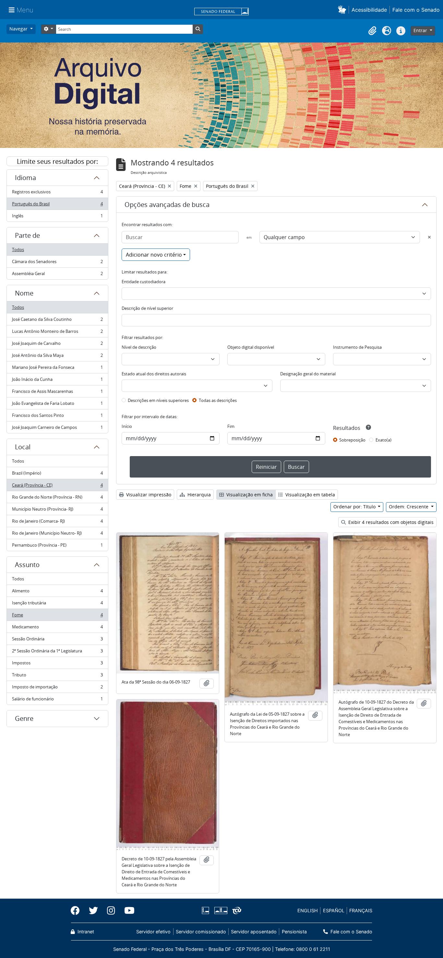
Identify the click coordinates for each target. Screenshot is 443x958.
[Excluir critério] (429, 237)
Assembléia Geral (57, 275)
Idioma (25, 177)
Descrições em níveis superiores (158, 400)
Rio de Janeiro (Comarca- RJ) (57, 522)
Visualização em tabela (309, 494)
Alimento (57, 592)
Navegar (19, 29)
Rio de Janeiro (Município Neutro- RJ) (57, 534)
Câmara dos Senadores (57, 263)
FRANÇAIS (360, 910)
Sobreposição (352, 440)
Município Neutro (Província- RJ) (57, 510)
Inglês (57, 217)
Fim (230, 426)
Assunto (27, 564)
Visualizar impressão (148, 494)
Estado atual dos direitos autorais (154, 374)
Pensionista (294, 931)
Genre (24, 718)
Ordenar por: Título (355, 506)
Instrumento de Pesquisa (357, 347)
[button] (343, 9)
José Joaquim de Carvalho (57, 344)
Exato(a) (383, 440)
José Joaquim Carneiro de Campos (57, 428)
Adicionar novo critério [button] (154, 254)
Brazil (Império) (57, 474)
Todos (18, 249)
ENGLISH (307, 910)
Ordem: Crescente (409, 506)
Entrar (420, 30)
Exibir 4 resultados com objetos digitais (390, 522)
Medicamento (57, 628)
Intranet (85, 931)
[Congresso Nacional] (220, 910)
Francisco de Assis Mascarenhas (57, 392)
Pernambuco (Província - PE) (57, 546)
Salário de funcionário (57, 700)
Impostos (57, 664)
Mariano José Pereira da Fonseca (57, 368)
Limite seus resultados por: (57, 161)
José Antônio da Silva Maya (57, 356)
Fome (57, 616)
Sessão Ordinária (57, 640)
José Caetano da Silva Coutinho (57, 320)
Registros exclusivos (57, 193)
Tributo (57, 676)
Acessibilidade (369, 9)
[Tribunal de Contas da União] (235, 910)
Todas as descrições (218, 400)
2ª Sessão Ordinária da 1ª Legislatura (57, 652)
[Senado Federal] (221, 12)
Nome (24, 293)
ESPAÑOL (333, 910)
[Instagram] (111, 910)
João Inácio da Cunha (57, 380)
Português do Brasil (57, 205)
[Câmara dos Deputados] (206, 910)
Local (22, 447)
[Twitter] (93, 910)
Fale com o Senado (416, 9)
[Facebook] (77, 910)
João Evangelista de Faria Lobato (57, 404)
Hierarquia (198, 494)
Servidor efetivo (153, 931)
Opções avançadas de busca (167, 204)
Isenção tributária (57, 604)
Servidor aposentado (254, 931)
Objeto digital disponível (250, 347)
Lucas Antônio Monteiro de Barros (57, 332)
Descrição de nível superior (147, 308)
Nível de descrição (139, 347)
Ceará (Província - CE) (57, 486)
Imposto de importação (57, 688)
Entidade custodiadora (143, 282)
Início (127, 426)
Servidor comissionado (201, 931)
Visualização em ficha (249, 494)
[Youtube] (127, 910)
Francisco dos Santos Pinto (57, 416)
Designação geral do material (308, 374)
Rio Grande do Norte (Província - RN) (57, 498)
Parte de (27, 235)
